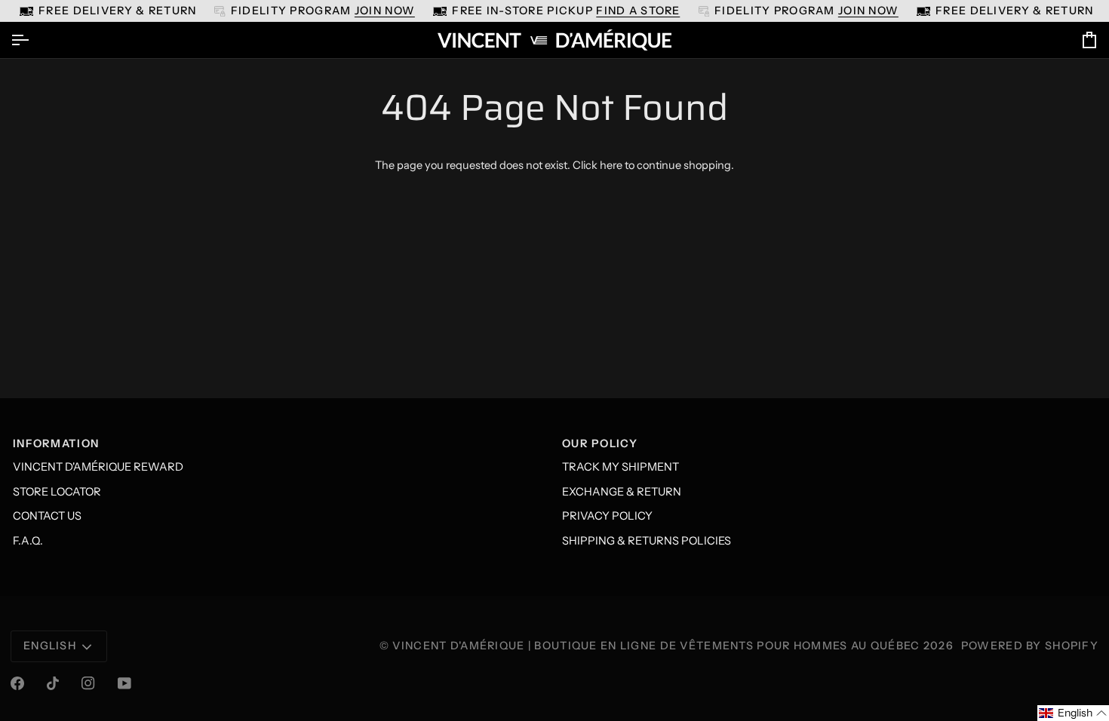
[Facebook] (17, 683)
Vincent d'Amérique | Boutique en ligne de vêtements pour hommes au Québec (656, 645)
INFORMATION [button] (56, 443)
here (611, 165)
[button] (1073, 713)
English (49, 645)
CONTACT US (47, 516)
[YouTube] (124, 683)
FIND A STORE (638, 10)
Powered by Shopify (1029, 645)
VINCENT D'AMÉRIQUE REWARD (98, 467)
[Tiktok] (53, 683)
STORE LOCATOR (57, 492)
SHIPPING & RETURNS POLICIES (646, 541)
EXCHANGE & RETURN (621, 492)
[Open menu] (33, 40)
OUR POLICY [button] (599, 443)
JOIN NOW (385, 10)
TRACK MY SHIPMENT (620, 467)
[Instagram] (88, 683)
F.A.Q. (28, 541)
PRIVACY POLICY (607, 516)
